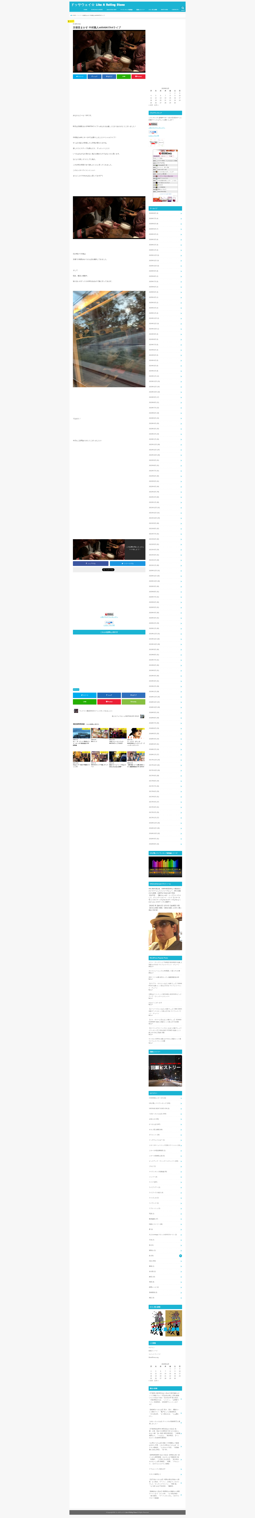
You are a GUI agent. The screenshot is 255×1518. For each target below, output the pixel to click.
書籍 (151, 1266)
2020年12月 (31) (154, 570)
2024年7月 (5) (153, 344)
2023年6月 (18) (154, 413)
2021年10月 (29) (154, 518)
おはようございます (155, 1002)
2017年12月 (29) (154, 760)
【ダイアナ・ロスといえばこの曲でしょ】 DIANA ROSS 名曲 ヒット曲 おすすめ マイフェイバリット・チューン (165, 986)
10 (179, 95)
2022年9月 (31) (154, 460)
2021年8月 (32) (154, 528)
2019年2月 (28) (154, 686)
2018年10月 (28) (154, 707)
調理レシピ (154, 1287)
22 (170, 100)
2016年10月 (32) (154, 833)
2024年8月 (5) (153, 339)
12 (156, 98)
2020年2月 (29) (154, 623)
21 (165, 100)
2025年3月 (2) (153, 302)
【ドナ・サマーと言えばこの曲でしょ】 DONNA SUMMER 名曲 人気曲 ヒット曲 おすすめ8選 (165, 1021)
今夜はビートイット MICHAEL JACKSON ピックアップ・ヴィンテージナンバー (165, 995)
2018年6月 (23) (154, 728)
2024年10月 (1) (154, 329)
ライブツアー (154, 1187)
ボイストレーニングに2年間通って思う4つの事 (164, 971)
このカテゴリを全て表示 (165, 194)
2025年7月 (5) (153, 281)
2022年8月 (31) (154, 465)
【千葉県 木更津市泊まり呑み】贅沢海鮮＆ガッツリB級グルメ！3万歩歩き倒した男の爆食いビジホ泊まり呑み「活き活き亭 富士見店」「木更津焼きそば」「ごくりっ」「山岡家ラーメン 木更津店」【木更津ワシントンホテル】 (164, 1398)
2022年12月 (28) (154, 444)
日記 (152, 1261)
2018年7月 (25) (154, 723)
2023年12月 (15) (154, 381)
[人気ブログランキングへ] (109, 614)
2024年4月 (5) (153, 360)
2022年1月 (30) (154, 502)
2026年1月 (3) (153, 250)
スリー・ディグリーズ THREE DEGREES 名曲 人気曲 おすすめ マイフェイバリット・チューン (165, 963)
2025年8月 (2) (153, 276)
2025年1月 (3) (153, 313)
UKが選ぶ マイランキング (159, 1103)
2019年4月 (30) (154, 676)
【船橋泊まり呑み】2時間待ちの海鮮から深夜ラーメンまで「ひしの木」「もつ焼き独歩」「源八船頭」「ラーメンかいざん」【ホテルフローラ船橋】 (164, 1495)
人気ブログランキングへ (109, 617)
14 (165, 98)
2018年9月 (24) (154, 712)
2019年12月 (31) (154, 633)
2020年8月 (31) (154, 591)
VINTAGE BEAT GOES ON (159, 1108)
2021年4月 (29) (154, 549)
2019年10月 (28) (154, 644)
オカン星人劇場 (153, 9)
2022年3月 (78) (154, 492)
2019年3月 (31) (154, 681)
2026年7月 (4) (153, 218)
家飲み (152, 1250)
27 (160, 103)
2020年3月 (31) (154, 618)
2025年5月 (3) (153, 292)
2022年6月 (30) (154, 476)
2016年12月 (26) (154, 823)
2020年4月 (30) (154, 612)
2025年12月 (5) (154, 255)
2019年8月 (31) (154, 654)
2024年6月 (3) (153, 350)
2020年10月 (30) (154, 581)
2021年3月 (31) (154, 555)
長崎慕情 (153, 1292)
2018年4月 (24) (154, 739)
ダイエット (154, 1135)
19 (156, 100)
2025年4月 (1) (153, 297)
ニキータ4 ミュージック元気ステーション (164, 1145)
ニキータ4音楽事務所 (157, 1150)
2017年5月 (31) (154, 796)
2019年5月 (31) (154, 670)
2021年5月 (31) (154, 544)
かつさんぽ (154, 1124)
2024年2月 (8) (153, 371)
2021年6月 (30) (154, 539)
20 (160, 100)
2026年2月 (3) (153, 245)
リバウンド (154, 1203)
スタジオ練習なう (155, 1474)
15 (170, 98)
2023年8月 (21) (154, 402)
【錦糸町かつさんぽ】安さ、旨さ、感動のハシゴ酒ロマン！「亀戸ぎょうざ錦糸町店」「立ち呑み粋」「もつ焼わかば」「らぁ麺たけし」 (164, 1413)
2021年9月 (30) (154, 523)
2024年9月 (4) (153, 334)
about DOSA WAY (112, 9)
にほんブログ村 (109, 625)
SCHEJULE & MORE (97, 9)
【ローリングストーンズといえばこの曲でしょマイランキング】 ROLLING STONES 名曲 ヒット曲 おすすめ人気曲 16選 (165, 1030)
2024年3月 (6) (153, 365)
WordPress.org (153, 1357)
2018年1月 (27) (154, 754)
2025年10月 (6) (154, 266)
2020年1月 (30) (154, 628)
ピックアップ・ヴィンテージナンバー (163, 1161)
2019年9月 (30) (154, 649)
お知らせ (154, 1119)
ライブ (77, 689)
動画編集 (153, 1219)
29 (170, 103)
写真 (151, 1213)
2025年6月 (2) (153, 287)
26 (156, 103)
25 (151, 103)
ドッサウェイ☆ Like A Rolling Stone (98, 4)
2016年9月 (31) (154, 838)
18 (151, 100)
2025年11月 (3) (154, 260)
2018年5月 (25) (154, 733)
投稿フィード (153, 1351)
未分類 (152, 1271)
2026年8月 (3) (153, 213)
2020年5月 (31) (154, 607)
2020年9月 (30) (154, 586)
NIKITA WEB (164, 9)
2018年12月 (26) (154, 697)
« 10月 (151, 105)
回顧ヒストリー (140, 9)
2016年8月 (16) (154, 844)
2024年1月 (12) (154, 376)
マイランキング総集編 (126, 9)
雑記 (151, 1297)
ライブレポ (154, 1198)
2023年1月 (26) (154, 439)
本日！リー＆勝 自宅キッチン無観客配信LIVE (164, 977)
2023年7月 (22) (154, 408)
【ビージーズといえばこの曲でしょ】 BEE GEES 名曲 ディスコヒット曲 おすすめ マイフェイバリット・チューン (165, 1011)
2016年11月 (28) (154, 828)
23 (175, 100)
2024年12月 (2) (154, 318)
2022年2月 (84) (154, 497)
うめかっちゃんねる (157, 1114)
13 (160, 98)
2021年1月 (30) (154, 565)
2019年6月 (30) (154, 665)
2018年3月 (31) (154, 744)
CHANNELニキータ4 (157, 1098)
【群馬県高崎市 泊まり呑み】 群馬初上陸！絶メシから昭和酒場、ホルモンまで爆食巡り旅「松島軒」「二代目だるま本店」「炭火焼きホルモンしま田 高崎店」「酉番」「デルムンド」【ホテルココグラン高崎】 (164, 1459)
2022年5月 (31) (154, 481)
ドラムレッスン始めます (157, 1469)
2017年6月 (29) (154, 791)
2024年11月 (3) (154, 323)
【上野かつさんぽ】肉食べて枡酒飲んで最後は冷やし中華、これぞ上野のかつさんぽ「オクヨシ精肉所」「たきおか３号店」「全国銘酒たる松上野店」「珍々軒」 (164, 1446)
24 (179, 100)
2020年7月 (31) (154, 597)
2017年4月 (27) (154, 802)
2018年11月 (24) (154, 702)
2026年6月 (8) (153, 223)
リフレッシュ (154, 1208)
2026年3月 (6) (153, 239)
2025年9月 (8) (153, 271)
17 (179, 98)
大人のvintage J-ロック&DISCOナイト (163, 1234)
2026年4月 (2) (153, 234)
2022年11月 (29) (154, 450)
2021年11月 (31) (154, 513)
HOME (85, 9)
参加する (175, 195)
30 (175, 103)
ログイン (152, 1347)
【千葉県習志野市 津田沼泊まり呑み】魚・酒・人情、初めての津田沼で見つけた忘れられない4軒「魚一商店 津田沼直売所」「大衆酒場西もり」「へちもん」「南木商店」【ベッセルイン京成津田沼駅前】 (164, 1433)
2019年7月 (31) (154, 660)
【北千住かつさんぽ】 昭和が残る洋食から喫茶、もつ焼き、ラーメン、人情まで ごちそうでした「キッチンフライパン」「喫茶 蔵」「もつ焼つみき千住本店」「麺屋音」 (164, 1483)
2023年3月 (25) (154, 428)
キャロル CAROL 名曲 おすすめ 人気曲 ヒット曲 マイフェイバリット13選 (165, 1040)
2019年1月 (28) (154, 691)
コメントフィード (155, 1354)
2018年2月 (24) (154, 749)
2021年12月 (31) (154, 507)
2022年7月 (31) (154, 471)
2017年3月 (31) (154, 807)
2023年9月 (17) (154, 397)
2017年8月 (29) (154, 781)
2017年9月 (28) (154, 775)
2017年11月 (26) (154, 765)
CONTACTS (175, 9)
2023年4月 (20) (154, 423)
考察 (151, 1282)
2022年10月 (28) (154, 455)
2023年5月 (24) (154, 418)
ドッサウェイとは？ (157, 1140)
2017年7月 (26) (154, 786)
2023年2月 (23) (154, 434)
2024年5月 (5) (153, 355)
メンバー (153, 1177)
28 (165, 103)
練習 (152, 1277)
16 (175, 98)
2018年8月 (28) (154, 718)
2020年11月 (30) (154, 576)
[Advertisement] (88, 94)
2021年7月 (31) (154, 534)
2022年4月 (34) (154, 486)
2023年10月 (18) (154, 392)
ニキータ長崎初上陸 (157, 1156)
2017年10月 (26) (154, 770)
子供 (151, 1240)
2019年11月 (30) (154, 639)
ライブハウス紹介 (156, 1192)
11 (151, 98)
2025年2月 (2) (153, 308)
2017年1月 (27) (154, 817)
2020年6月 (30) (154, 602)
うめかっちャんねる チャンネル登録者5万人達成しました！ (164, 1422)
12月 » (156, 105)
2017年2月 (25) (154, 812)
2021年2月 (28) (154, 560)
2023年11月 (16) (154, 386)
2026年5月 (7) (153, 229)
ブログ (152, 1166)
